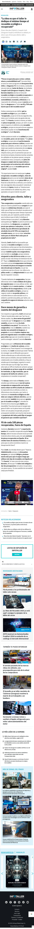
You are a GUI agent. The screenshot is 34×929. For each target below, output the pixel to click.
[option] (17, 871)
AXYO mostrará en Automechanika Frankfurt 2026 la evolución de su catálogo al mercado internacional (16, 636)
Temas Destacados (6, 1)
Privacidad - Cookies (17, 919)
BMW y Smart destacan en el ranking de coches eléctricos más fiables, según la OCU (16, 737)
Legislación (14, 1)
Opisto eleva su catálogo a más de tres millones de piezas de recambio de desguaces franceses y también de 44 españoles (17, 531)
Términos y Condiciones (17, 917)
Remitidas (19, 1)
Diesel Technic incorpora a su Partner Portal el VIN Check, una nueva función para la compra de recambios (15, 761)
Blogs (27, 1)
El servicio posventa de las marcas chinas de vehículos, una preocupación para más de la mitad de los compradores (16, 669)
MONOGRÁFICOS (7, 852)
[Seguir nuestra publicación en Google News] (3, 41)
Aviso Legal (17, 913)
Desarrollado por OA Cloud (17, 926)
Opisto (10, 511)
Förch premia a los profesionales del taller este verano (16, 590)
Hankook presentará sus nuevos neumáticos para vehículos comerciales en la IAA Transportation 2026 (15, 754)
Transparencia (17, 915)
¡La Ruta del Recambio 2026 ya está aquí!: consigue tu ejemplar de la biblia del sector (16, 612)
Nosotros (17, 911)
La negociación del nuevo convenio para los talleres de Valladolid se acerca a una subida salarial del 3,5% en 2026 (17, 742)
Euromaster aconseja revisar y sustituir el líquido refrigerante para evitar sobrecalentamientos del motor (16, 720)
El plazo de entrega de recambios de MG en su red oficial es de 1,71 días (16, 748)
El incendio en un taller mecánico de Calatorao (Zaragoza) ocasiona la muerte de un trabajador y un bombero (16, 694)
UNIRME (17, 554)
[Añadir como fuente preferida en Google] (31, 914)
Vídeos (24, 1)
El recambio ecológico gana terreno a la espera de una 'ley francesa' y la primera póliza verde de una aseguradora (17, 524)
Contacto (17, 909)
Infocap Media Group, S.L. (19, 923)
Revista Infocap (5, 5)
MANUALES (20, 852)
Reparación (4, 15)
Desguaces (15, 511)
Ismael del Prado (7, 72)
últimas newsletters (18, 5)
